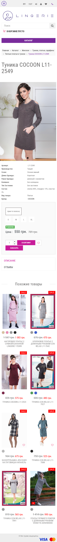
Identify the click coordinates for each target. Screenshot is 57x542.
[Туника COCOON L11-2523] (14, 371)
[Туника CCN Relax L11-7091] (14, 488)
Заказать (14, 248)
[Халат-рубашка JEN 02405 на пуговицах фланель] (14, 430)
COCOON (31, 199)
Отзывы (8, 267)
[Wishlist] (38, 242)
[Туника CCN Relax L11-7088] (42, 430)
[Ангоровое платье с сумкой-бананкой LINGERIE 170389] (14, 311)
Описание (10, 260)
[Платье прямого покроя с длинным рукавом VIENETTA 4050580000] (42, 488)
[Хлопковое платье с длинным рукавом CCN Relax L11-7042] (42, 311)
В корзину (26, 243)
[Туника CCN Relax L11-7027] (42, 371)
